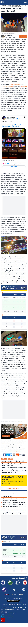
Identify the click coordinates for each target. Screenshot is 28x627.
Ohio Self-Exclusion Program (8, 613)
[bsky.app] (10, 455)
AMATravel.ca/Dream (14, 451)
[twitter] (7, 455)
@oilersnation (7, 125)
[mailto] (14, 455)
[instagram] (22, 578)
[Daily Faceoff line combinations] (20, 455)
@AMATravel (16, 125)
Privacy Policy (5, 604)
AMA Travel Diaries (16, 84)
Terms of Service (12, 604)
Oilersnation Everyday (7, 86)
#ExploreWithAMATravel (10, 126)
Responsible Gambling (21, 604)
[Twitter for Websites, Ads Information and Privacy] (24, 160)
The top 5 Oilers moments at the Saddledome (14, 510)
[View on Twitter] (25, 118)
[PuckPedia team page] (23, 455)
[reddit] (17, 455)
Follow (18, 118)
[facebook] (4, 455)
